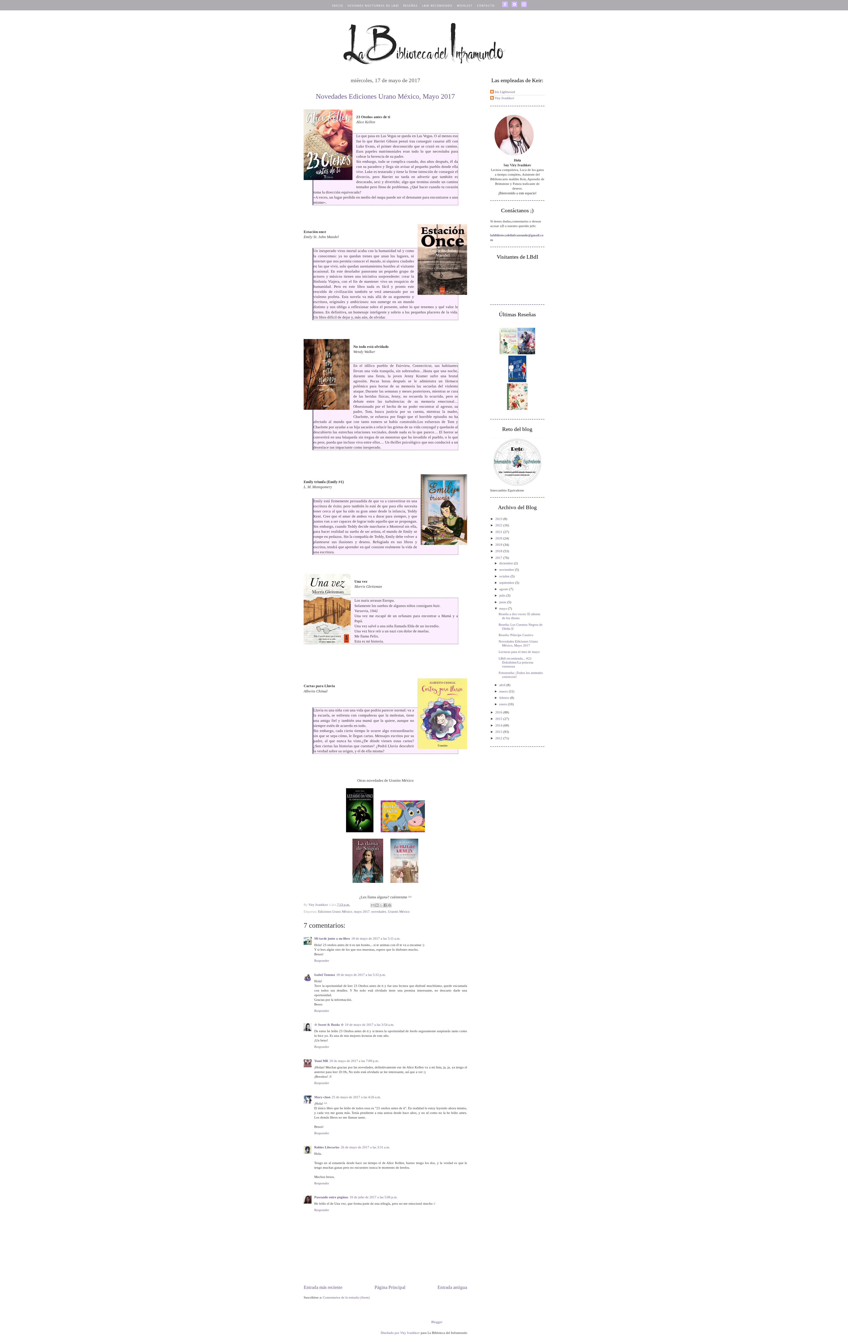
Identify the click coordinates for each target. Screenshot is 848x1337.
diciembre (506, 563)
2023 (499, 519)
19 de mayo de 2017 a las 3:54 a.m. (369, 1024)
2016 (499, 712)
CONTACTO (486, 6)
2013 (499, 732)
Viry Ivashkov (504, 98)
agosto (504, 589)
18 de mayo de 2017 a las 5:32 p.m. (361, 975)
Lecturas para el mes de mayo (519, 652)
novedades (378, 911)
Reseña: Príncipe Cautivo (516, 635)
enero (503, 704)
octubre (505, 576)
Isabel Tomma (324, 975)
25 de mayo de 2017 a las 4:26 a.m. (356, 1097)
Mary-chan (322, 1097)
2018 (499, 551)
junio (503, 602)
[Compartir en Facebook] (385, 905)
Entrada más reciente (323, 1287)
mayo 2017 (362, 911)
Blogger (436, 1322)
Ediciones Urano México (335, 911)
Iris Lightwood (505, 92)
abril (502, 685)
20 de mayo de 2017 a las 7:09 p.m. (354, 1061)
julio (502, 595)
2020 (499, 538)
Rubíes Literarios (326, 1147)
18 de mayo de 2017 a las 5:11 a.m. (375, 938)
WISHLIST (465, 6)
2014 (499, 725)
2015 (499, 719)
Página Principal (390, 1287)
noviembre (507, 569)
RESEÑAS (410, 6)
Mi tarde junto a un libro (332, 938)
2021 (499, 532)
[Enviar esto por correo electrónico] (373, 905)
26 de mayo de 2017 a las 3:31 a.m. (365, 1147)
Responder (321, 960)
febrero (504, 698)
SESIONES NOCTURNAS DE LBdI (373, 6)
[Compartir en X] (381, 905)
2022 (499, 525)
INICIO (337, 6)
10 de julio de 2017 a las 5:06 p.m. (374, 1197)
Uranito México (399, 911)
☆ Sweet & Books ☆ (329, 1024)
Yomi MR (321, 1061)
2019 (499, 544)
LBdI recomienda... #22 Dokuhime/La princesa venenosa (516, 662)
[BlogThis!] (377, 905)
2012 (499, 738)
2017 (499, 557)
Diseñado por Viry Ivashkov (401, 1333)
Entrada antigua (452, 1287)
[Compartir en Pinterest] (389, 905)
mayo (503, 608)
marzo (504, 691)
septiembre (507, 582)
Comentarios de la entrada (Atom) (346, 1297)
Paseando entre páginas (331, 1197)
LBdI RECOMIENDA (437, 6)
